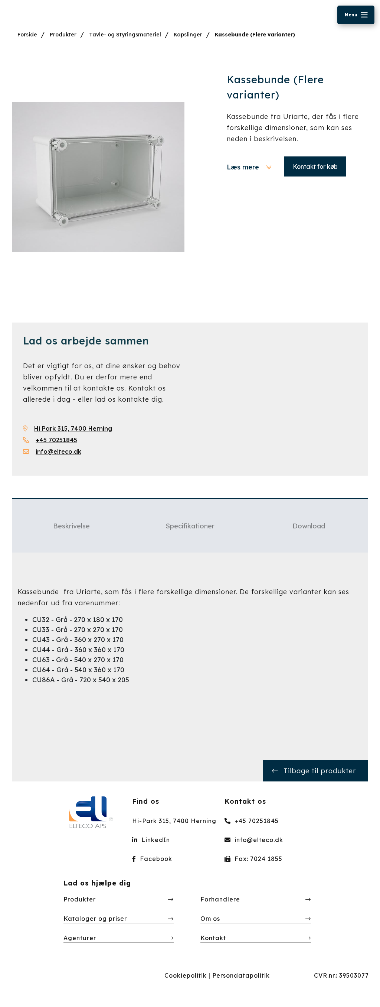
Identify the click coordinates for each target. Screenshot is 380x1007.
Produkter (63, 34)
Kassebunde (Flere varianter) (255, 34)
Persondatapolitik (241, 975)
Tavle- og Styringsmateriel (125, 34)
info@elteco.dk (258, 840)
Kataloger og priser (95, 918)
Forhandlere (220, 899)
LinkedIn (155, 840)
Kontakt (213, 938)
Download (308, 526)
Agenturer (79, 938)
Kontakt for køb (315, 166)
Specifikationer (190, 526)
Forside (27, 34)
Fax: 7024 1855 (257, 858)
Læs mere (244, 167)
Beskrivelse (71, 526)
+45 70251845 (256, 821)
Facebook (155, 858)
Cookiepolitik (185, 975)
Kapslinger (188, 34)
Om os (210, 918)
